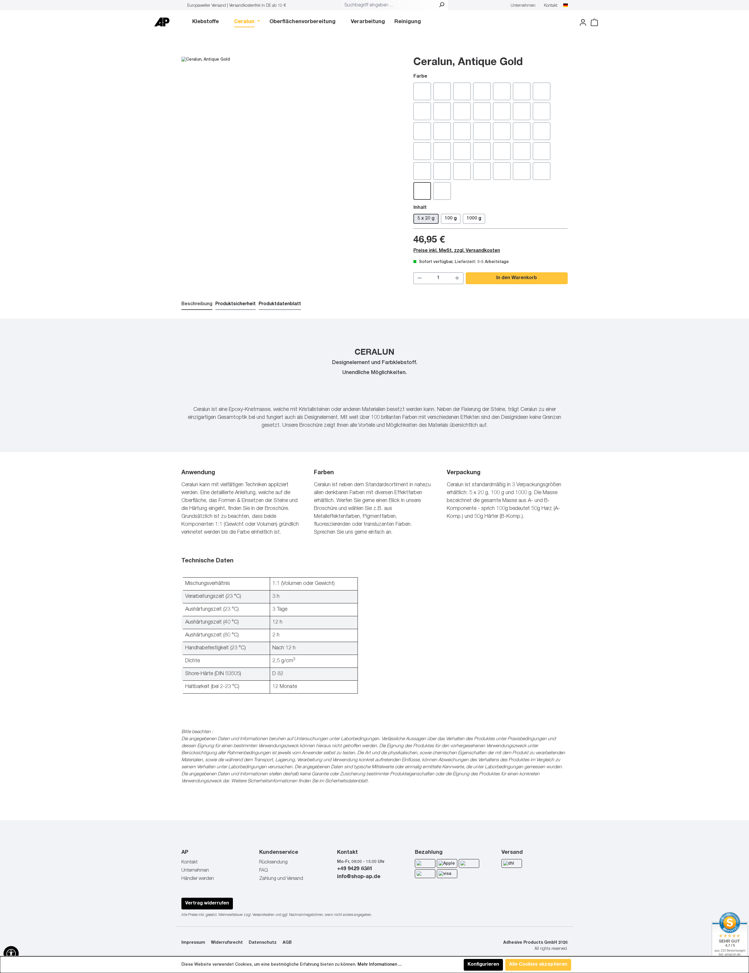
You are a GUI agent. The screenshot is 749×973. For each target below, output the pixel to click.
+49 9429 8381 (354, 869)
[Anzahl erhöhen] (457, 278)
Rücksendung (273, 862)
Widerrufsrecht (227, 943)
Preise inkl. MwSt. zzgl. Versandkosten (456, 251)
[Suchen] (441, 5)
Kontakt (550, 6)
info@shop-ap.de (358, 877)
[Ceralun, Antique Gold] (291, 145)
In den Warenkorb (516, 278)
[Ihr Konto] (581, 22)
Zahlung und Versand (281, 879)
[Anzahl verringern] (419, 278)
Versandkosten (263, 915)
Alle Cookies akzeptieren (538, 964)
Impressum (193, 943)
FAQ (263, 870)
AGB (287, 943)
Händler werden (197, 879)
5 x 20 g (426, 218)
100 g (451, 218)
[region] (292, 145)
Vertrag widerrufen (207, 903)
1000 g (474, 218)
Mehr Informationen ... (380, 965)
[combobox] (388, 5)
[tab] (196, 304)
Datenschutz (263, 943)
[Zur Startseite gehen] (162, 22)
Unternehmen (523, 6)
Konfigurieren (483, 964)
